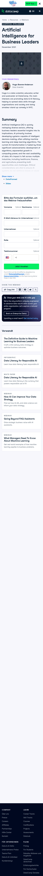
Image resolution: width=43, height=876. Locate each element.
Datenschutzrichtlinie (11, 276)
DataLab (26, 836)
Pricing (26, 846)
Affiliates (5, 825)
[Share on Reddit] (30, 289)
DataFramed (11, 179)
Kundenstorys (7, 861)
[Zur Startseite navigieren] (10, 11)
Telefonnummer (21, 251)
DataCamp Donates (31, 873)
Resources (14, 20)
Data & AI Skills (8, 846)
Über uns (5, 814)
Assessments (28, 832)
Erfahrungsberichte (31, 865)
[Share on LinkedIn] (20, 289)
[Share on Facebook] (25, 289)
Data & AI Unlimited (9, 857)
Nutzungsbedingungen (16, 274)
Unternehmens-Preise (10, 850)
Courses (26, 821)
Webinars (25, 20)
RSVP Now (30, 4)
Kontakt (5, 836)
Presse (4, 818)
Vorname (12, 207)
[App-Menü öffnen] (39, 11)
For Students (28, 850)
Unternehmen (21, 229)
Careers (5, 821)
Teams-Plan (6, 853)
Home (4, 20)
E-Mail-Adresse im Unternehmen (21, 218)
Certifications (28, 825)
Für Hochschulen (30, 869)
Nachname (30, 207)
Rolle (21, 240)
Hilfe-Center (6, 832)
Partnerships (7, 829)
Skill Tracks (27, 818)
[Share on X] (35, 289)
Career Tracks (29, 814)
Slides (8, 183)
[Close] (39, 3)
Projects (26, 829)
